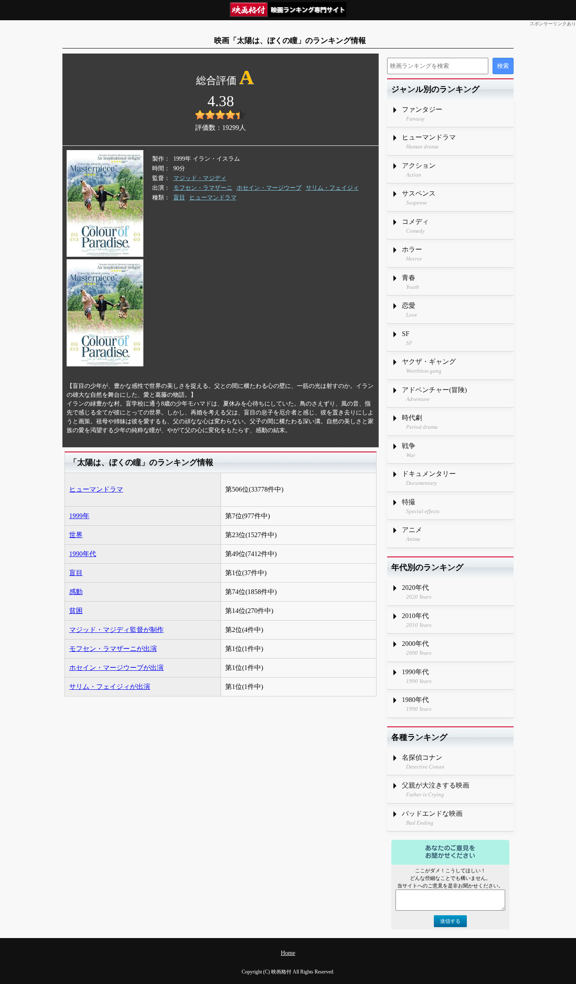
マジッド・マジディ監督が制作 (116, 629)
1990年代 (82, 553)
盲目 (179, 197)
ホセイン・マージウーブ (269, 188)
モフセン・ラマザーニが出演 (113, 648)
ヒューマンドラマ (213, 197)
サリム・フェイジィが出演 (109, 686)
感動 (76, 591)
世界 (76, 534)
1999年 (79, 515)
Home (288, 953)
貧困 (76, 610)
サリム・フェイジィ (332, 188)
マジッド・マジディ (199, 178)
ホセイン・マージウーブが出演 (116, 667)
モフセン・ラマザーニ (202, 188)
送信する (450, 921)
